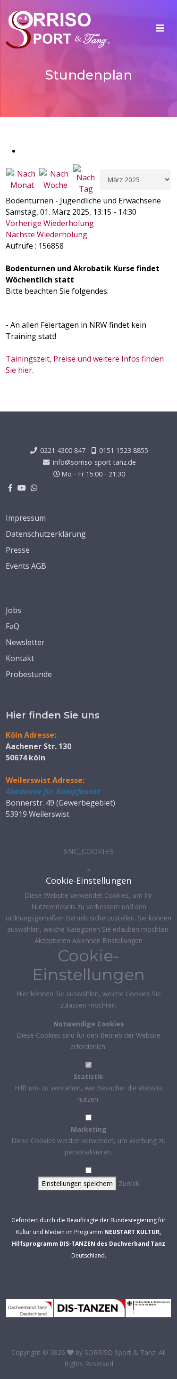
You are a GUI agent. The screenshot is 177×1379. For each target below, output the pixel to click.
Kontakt (20, 658)
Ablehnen (87, 940)
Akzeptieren (53, 940)
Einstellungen (122, 940)
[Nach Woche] (55, 179)
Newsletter (25, 642)
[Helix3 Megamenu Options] (160, 28)
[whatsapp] (34, 488)
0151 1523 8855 (123, 450)
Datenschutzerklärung (46, 534)
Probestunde (29, 674)
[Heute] (86, 179)
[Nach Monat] (22, 179)
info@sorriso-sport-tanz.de (94, 462)
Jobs (13, 610)
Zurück (128, 1183)
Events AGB (26, 566)
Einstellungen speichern (77, 1183)
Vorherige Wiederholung (50, 223)
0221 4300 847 (62, 450)
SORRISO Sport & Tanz (119, 1352)
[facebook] (10, 488)
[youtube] (21, 488)
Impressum (26, 518)
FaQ (12, 626)
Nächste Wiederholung (46, 234)
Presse (18, 550)
